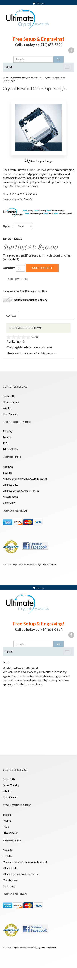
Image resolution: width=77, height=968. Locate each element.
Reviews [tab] (11, 315)
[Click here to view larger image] (38, 127)
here (60, 680)
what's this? (11, 259)
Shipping (7, 431)
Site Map (8, 472)
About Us (8, 466)
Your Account (10, 414)
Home (6, 77)
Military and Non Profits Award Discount (25, 478)
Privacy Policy (10, 449)
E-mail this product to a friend (29, 299)
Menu (9, 67)
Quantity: (9, 267)
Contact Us (9, 396)
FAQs (6, 443)
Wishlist (7, 408)
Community (9, 502)
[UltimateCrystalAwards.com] (26, 19)
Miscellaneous (10, 496)
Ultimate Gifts (10, 484)
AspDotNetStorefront (46, 564)
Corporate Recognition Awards (26, 77)
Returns (7, 437)
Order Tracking (11, 402)
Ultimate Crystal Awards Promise (21, 490)
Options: (8, 226)
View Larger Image (41, 161)
